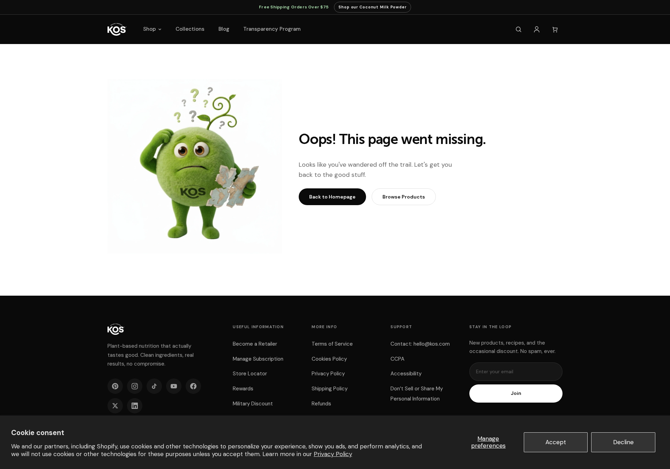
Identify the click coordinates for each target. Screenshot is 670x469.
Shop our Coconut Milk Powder (372, 9)
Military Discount (253, 403)
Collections (190, 29)
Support (401, 326)
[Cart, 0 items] (555, 29)
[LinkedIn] (134, 405)
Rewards (243, 388)
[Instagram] (134, 386)
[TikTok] (154, 386)
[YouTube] (173, 386)
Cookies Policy (329, 358)
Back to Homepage (332, 197)
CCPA (397, 358)
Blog (223, 29)
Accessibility (406, 373)
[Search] (518, 29)
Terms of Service (332, 343)
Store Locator (250, 373)
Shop (149, 29)
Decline (623, 442)
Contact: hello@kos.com (420, 343)
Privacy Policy (333, 454)
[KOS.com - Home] (116, 29)
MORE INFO (324, 326)
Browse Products (403, 197)
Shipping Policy (330, 388)
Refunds (321, 403)
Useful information (258, 326)
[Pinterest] (115, 386)
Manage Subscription (258, 358)
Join (516, 393)
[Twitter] (115, 405)
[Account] (536, 29)
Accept (555, 442)
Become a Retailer (255, 343)
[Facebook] (193, 386)
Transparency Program (271, 29)
